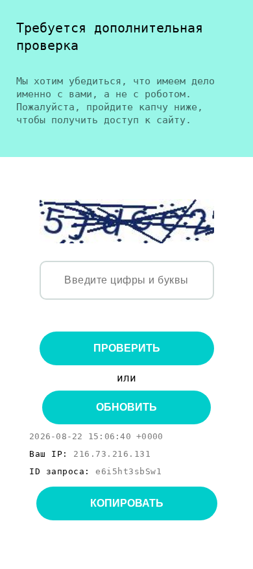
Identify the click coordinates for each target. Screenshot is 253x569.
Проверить (126, 348)
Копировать (126, 503)
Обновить (126, 407)
